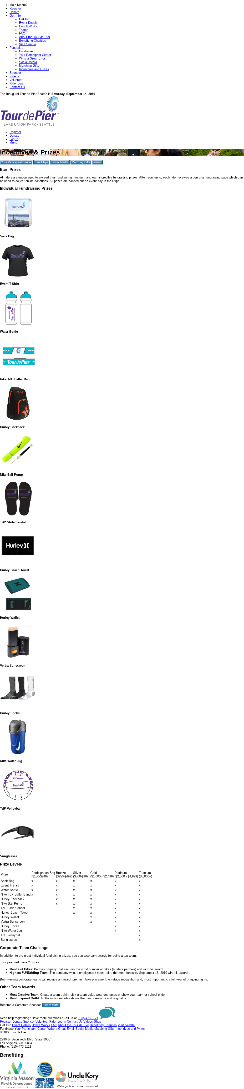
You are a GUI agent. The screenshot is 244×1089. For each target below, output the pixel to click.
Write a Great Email (32, 58)
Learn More (51, 1005)
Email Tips (41, 162)
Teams (23, 30)
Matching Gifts (29, 65)
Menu (13, 142)
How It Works (28, 26)
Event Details (28, 23)
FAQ (22, 33)
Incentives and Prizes (34, 69)
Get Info (15, 15)
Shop (97, 1021)
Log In (14, 139)
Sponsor (15, 72)
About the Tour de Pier (34, 37)
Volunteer (16, 80)
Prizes (97, 162)
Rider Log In (18, 83)
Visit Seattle (27, 44)
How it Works (41, 1025)
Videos (14, 76)
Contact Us (17, 87)
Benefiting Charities (32, 40)
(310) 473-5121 (88, 1018)
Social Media (28, 62)
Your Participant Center (35, 55)
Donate (14, 12)
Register (15, 8)
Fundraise (16, 48)
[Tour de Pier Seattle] (30, 125)
